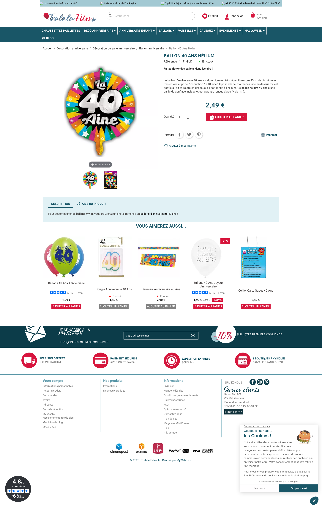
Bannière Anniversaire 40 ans (161, 289)
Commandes (50, 395)
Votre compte (53, 381)
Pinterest (199, 134)
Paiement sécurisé (174, 399)
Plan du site (170, 418)
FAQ (166, 404)
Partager (179, 134)
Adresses (48, 404)
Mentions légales (173, 390)
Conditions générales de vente (181, 395)
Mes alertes (49, 426)
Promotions (110, 385)
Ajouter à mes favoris (180, 145)
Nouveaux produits (114, 390)
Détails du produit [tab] (91, 204)
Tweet (189, 134)
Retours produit (52, 390)
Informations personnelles (58, 385)
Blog (166, 427)
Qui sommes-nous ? (175, 409)
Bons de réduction (53, 409)
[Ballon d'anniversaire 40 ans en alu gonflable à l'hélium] (90, 180)
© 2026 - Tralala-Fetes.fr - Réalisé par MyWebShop (161, 460)
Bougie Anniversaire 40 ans (114, 289)
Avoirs (46, 399)
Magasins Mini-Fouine (176, 423)
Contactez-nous (173, 413)
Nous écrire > (233, 412)
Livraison (169, 385)
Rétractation (171, 432)
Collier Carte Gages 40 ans (255, 290)
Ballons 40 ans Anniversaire (66, 283)
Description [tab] (60, 204)
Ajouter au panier (229, 117)
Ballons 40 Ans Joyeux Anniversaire (208, 284)
